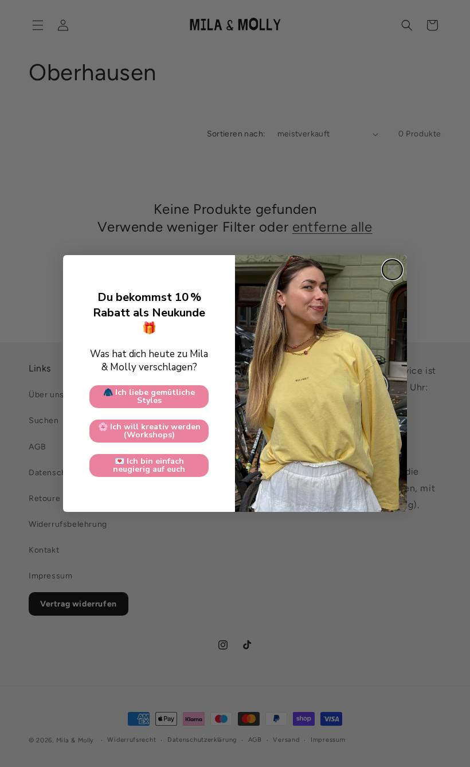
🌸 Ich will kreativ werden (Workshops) (149, 430)
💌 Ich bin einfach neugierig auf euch (149, 465)
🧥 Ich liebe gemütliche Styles (149, 396)
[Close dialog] (392, 270)
